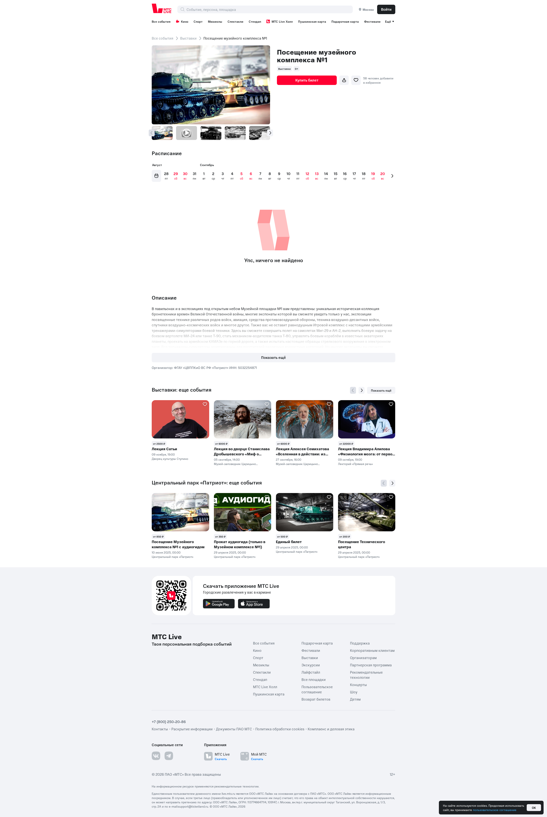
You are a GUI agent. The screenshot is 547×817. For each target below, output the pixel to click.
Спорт (198, 21)
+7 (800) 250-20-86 (169, 721)
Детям (355, 699)
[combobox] (269, 9)
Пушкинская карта (312, 21)
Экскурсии (310, 664)
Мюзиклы (215, 21)
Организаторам (363, 657)
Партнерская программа (371, 664)
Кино (184, 21)
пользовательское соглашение (494, 810)
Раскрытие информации (192, 728)
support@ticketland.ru (193, 806)
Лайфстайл (310, 672)
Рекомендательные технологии (366, 675)
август (157, 165)
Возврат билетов (315, 699)
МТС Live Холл (282, 21)
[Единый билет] (304, 512)
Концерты (358, 684)
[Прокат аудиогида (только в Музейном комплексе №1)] (242, 512)
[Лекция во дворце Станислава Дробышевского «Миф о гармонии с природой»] (242, 419)
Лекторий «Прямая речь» (355, 464)
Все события (161, 21)
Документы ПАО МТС (234, 728)
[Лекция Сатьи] (180, 419)
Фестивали (372, 21)
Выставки (188, 38)
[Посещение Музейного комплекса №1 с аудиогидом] (180, 512)
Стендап (255, 21)
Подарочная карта (345, 21)
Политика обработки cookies (279, 728)
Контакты (160, 728)
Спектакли (235, 21)
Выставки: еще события (181, 390)
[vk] (156, 756)
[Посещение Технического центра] (367, 512)
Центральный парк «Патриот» (172, 556)
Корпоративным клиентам (372, 650)
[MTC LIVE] (162, 8)
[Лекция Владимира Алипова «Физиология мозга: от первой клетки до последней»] (367, 419)
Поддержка (360, 643)
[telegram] (169, 756)
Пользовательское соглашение (317, 689)
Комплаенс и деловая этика (331, 728)
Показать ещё (273, 357)
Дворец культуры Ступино (170, 458)
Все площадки (313, 679)
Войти (386, 9)
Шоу (353, 691)
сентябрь (207, 165)
